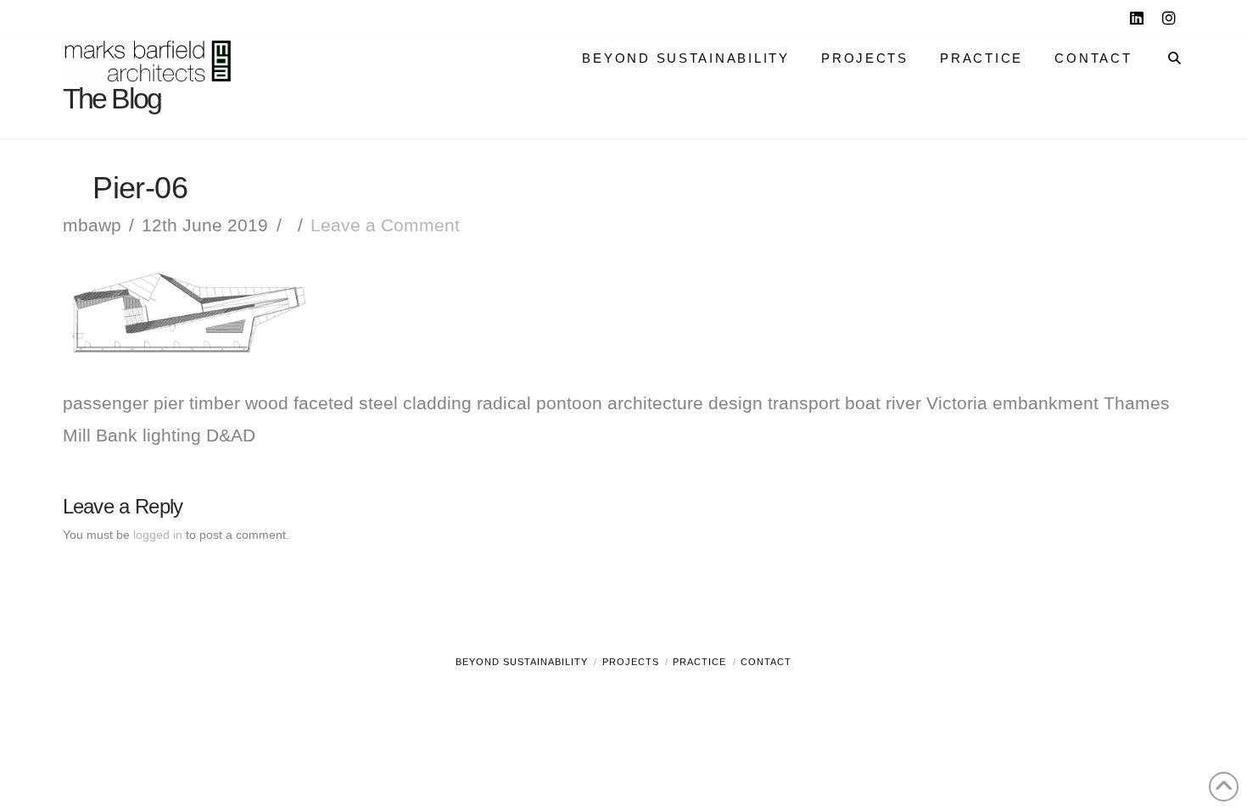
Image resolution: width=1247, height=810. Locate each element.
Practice (699, 662)
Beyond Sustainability (522, 662)
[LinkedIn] (1139, 18)
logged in (157, 534)
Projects (630, 662)
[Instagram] (1171, 18)
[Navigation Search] (1166, 45)
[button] (1231, 16)
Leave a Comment (385, 225)
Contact (766, 662)
